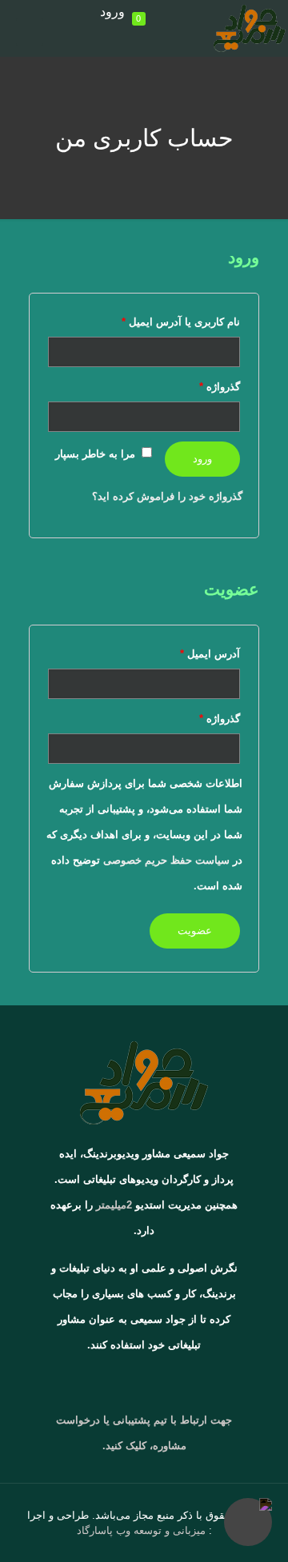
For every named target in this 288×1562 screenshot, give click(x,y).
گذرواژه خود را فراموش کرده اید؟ (167, 496)
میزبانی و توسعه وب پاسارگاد (141, 1530)
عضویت (195, 931)
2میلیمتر (114, 1205)
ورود (112, 11)
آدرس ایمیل (210, 654)
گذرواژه (219, 387)
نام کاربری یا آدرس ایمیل (181, 322)
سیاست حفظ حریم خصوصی (166, 860)
